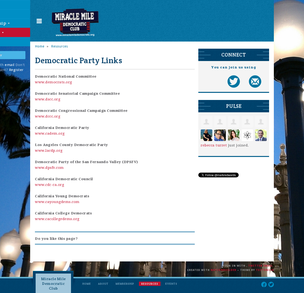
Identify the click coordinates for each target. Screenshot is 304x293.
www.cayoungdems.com (57, 202)
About (103, 283)
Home (39, 46)
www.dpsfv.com (49, 167)
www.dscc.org (47, 99)
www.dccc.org (47, 116)
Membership (125, 283)
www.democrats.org (53, 82)
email (9, 65)
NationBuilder (223, 270)
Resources (59, 46)
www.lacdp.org (49, 150)
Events (171, 283)
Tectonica (265, 270)
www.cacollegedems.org (57, 219)
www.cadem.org (50, 133)
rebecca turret (214, 145)
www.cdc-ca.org (49, 185)
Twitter (255, 265)
